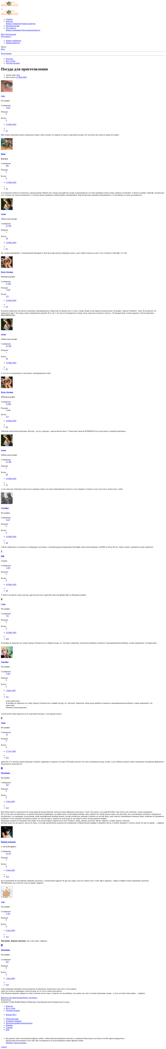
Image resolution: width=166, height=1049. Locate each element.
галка (3, 214)
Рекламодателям (12, 26)
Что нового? (11, 28)
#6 (7, 427)
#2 (7, 189)
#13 (7, 808)
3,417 (8, 520)
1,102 (8, 568)
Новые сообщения (13, 24)
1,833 (8, 108)
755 (7, 616)
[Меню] (2, 9)
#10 (7, 639)
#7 (7, 485)
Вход (3, 49)
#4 (7, 307)
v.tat (2, 902)
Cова (3, 604)
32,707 (8, 853)
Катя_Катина (7, 272)
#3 (7, 249)
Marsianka (5, 773)
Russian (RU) (11, 1015)
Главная (9, 19)
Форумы (9, 21)
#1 (7, 131)
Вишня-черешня (8, 842)
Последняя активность (31, 30)
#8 (7, 543)
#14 (7, 877)
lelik (2, 556)
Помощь (9, 1025)
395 (7, 166)
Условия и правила (14, 1021)
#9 (7, 591)
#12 (7, 758)
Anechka (4, 662)
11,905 (8, 284)
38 (7, 238)
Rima (3, 154)
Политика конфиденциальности (19, 1023)
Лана (3, 723)
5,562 (8, 674)
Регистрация (6, 53)
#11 (7, 697)
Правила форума (28, 24)
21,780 (8, 226)
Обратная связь (12, 1019)
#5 (7, 369)
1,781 (8, 914)
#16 (7, 985)
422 (7, 785)
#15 (7, 937)
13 (7, 734)
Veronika (5, 508)
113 (7, 296)
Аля (18, 75)
